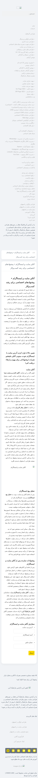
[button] (19, 19)
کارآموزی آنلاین (19, 736)
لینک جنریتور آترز (19, 741)
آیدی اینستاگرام (28, 635)
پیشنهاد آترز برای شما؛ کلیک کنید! (27, 679)
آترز (22, 775)
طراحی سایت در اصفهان (19, 727)
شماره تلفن (29, 642)
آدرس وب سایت (27, 627)
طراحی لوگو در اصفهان (19, 722)
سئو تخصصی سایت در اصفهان (19, 732)
